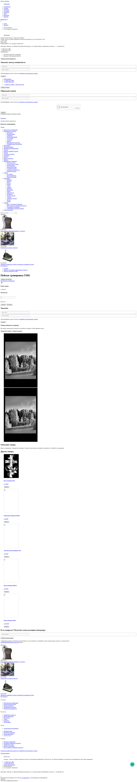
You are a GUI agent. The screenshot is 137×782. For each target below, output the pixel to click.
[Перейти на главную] (68, 4)
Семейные (10, 135)
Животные (10, 190)
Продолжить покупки (6, 331)
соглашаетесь (25, 777)
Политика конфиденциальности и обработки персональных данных (19, 750)
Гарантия (6, 12)
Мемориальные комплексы (11, 148)
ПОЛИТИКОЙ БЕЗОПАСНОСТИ (10, 642)
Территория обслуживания (11, 728)
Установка (6, 11)
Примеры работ (8, 731)
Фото (5, 14)
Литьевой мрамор (8, 147)
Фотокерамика (11, 165)
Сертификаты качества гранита (15, 208)
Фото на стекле (11, 162)
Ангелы (9, 197)
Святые (9, 187)
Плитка (6, 157)
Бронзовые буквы (11, 167)
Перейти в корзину (17, 331)
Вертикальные (11, 134)
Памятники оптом (9, 744)
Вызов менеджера (8, 716)
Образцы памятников (9, 741)
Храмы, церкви (11, 195)
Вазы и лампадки (8, 158)
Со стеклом (10, 138)
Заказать (3, 304)
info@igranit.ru (7, 79)
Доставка (6, 9)
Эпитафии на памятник (13, 207)
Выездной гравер (11, 177)
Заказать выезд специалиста (8, 58)
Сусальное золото (12, 168)
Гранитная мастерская (10, 704)
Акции (2, 127)
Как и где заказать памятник (14, 204)
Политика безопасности (10, 708)
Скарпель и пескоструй (13, 170)
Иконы (9, 184)
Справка (6, 202)
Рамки (8, 191)
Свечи (8, 185)
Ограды (6, 150)
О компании (7, 6)
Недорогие (10, 132)
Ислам (8, 200)
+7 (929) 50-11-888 (9, 80)
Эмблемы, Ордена (12, 198)
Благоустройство (11, 175)
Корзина (6, 16)
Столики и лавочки (9, 154)
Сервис (6, 172)
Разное (9, 201)
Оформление (10, 192)
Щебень (6, 160)
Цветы (9, 182)
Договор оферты (5, 753)
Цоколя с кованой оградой (11, 151)
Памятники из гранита (10, 131)
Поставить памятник (9, 732)
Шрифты (9, 180)
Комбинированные (12, 137)
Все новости (4, 266)
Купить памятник (8, 705)
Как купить (7, 717)
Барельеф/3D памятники (13, 142)
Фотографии (7, 722)
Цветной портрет (11, 171)
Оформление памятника (10, 161)
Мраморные (7, 145)
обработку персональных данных (29, 73)
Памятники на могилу (10, 715)
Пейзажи (9, 188)
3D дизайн (10, 174)
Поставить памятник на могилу (12, 743)
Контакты (6, 15)
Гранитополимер (8, 210)
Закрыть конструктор (6, 279)
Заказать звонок (5, 87)
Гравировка (7, 178)
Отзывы (6, 8)
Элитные (9, 140)
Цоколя (6, 152)
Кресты (9, 141)
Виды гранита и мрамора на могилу (16, 205)
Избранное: (4, 19)
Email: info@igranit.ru (9, 765)
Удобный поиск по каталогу (14, 144)
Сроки (5, 719)
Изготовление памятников (11, 703)
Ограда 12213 (7, 735)
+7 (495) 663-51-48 (9, 82)
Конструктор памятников (11, 130)
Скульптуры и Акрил (13, 164)
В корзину (9, 304)
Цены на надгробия (9, 746)
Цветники (6, 155)
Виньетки (9, 194)
